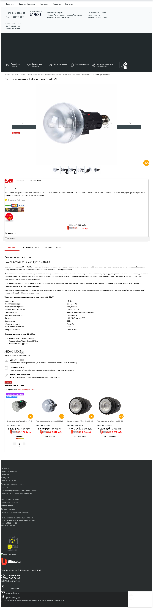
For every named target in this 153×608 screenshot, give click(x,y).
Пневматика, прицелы (10, 502)
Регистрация (138, 604)
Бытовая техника (8, 509)
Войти (131, 604)
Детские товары (7, 506)
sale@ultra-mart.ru (36, 11)
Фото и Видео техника (10, 499)
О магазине (44, 4)
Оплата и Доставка (27, 4)
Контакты (69, 4)
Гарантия (57, 4)
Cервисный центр (8, 481)
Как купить (10, 4)
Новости (4, 487)
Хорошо (8, 382)
